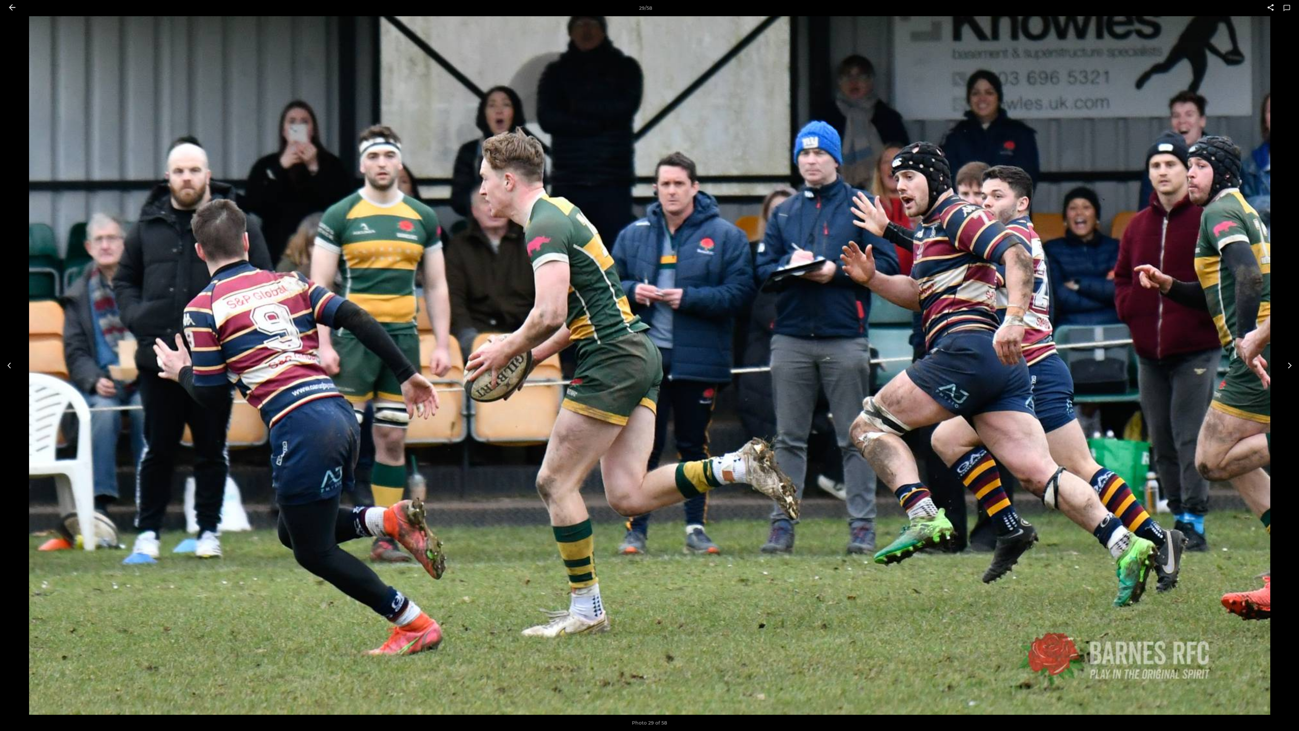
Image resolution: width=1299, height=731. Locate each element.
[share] (1271, 8)
